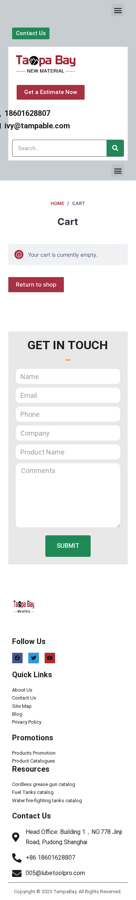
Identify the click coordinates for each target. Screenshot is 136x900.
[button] (117, 10)
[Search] (115, 148)
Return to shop (36, 284)
